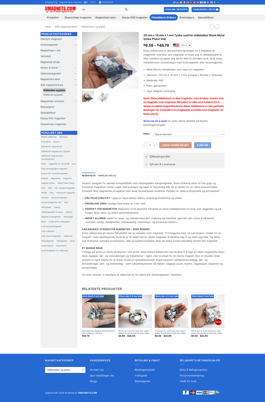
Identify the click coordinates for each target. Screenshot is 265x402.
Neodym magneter (51, 38)
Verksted (45, 56)
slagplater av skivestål (59, 164)
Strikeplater (62, 241)
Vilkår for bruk (188, 381)
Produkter (53, 17)
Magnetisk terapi (50, 62)
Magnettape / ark (50, 50)
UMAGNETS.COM (87, 392)
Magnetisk (55, 178)
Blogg (93, 381)
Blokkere (63, 137)
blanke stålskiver (49, 137)
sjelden (69, 212)
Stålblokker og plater (93, 26)
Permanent (46, 207)
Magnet (44, 178)
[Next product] (211, 26)
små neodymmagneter (51, 226)
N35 (43, 188)
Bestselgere (187, 17)
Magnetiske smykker (52, 101)
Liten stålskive (47, 231)
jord (74, 164)
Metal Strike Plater (66, 183)
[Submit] (126, 9)
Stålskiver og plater (53, 94)
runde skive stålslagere (59, 222)
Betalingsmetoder (145, 369)
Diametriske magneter (78, 17)
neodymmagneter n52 (51, 202)
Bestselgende (142, 381)
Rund (43, 222)
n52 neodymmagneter (65, 188)
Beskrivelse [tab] (89, 175)
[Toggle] (75, 39)
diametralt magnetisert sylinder (55, 151)
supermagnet (47, 246)
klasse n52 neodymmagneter (54, 173)
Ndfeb (44, 193)
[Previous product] (217, 26)
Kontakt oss (97, 369)
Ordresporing (51, 2)
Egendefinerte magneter (71, 2)
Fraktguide (141, 375)
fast (66, 202)
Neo (52, 193)
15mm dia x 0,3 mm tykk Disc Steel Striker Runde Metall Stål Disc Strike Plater (206, 333)
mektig (57, 207)
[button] (206, 9)
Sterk (72, 241)
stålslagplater (47, 241)
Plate (43, 164)
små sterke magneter (51, 236)
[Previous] (87, 60)
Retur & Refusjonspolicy (193, 369)
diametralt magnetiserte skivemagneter (52, 157)
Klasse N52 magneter (135, 17)
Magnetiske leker (105, 17)
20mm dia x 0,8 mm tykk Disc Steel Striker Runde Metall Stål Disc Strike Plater (134, 333)
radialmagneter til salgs (52, 212)
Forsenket (45, 142)
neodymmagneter (59, 197)
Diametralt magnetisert (51, 146)
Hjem (48, 26)
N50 (50, 188)
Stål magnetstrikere (66, 26)
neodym (45, 197)
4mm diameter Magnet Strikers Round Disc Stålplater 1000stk (98, 332)
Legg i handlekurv (175, 145)
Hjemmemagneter (50, 73)
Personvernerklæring (192, 375)
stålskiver (68, 236)
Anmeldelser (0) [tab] (107, 175)
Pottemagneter (49, 44)
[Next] (133, 60)
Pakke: (146, 134)
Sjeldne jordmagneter (51, 217)
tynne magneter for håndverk (54, 250)
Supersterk (61, 246)
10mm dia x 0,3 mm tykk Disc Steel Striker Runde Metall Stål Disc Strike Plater (170, 333)
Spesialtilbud (205, 17)
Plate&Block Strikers (164, 17)
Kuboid (56, 142)
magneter (67, 178)
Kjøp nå (202, 145)
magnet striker (48, 183)
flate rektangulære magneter (54, 169)
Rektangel (68, 217)
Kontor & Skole (49, 67)
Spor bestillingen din (102, 375)
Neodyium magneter (65, 193)
